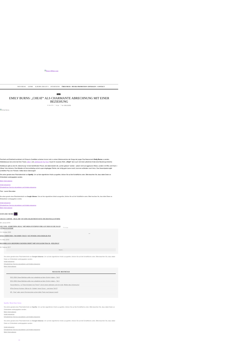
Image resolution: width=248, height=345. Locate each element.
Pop (58, 94)
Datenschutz (73, 339)
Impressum (64, 339)
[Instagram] (10, 339)
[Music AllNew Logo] (59, 75)
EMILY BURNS (67, 105)
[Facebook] (1, 339)
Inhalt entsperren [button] (5, 185)
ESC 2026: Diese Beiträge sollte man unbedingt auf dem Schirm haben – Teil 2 (35, 277)
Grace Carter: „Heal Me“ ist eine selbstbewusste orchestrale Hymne (30, 219)
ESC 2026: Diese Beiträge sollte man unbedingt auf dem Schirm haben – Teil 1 (35, 281)
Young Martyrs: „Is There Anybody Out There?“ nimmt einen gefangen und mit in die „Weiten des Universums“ (45, 285)
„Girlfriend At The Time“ (41, 162)
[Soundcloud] (15, 339)
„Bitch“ (29, 162)
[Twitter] (6, 339)
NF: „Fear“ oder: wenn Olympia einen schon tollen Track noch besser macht (34, 292)
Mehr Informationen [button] (6, 181)
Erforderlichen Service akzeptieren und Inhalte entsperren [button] (18, 187)
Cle (58, 105)
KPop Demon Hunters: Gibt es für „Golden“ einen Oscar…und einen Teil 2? (34, 288)
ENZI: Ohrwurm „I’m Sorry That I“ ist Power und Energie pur (25, 236)
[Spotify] (19, 339)
